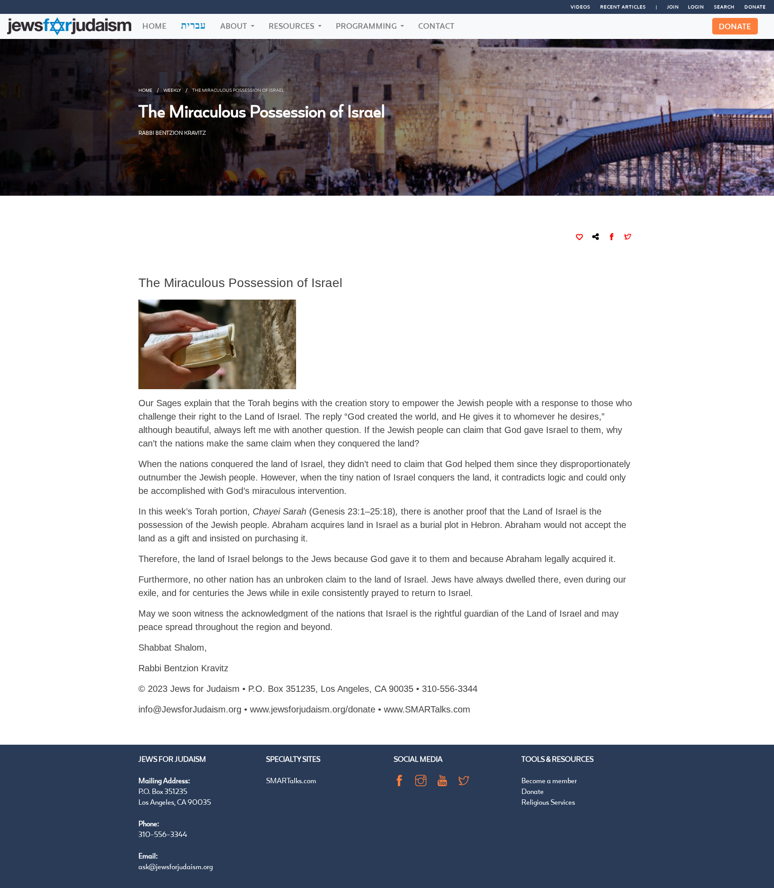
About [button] (234, 25)
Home (154, 25)
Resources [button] (292, 25)
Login (696, 7)
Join (673, 7)
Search (724, 7)
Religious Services (548, 801)
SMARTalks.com (291, 780)
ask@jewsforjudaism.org (175, 866)
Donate (755, 7)
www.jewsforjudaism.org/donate (312, 709)
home (145, 90)
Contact (436, 25)
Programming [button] (367, 25)
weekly (172, 90)
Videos (580, 7)
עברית (193, 25)
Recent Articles (623, 7)
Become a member (549, 780)
